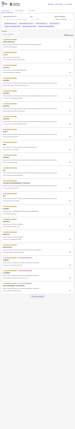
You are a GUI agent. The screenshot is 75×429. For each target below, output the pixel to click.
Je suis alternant (6, 10)
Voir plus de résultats (37, 296)
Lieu (31, 16)
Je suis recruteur (19, 10)
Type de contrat (54, 23)
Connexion (69, 4)
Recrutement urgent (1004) (29, 26)
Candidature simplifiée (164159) (46, 26)
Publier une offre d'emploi (56, 4)
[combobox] (16, 19)
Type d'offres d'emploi (10, 23)
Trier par (4, 31)
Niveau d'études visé (41, 23)
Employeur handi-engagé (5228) (12, 26)
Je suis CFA (31, 10)
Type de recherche (59, 16)
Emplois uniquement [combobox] (61, 19)
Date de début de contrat (25, 23)
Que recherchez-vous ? (10, 16)
